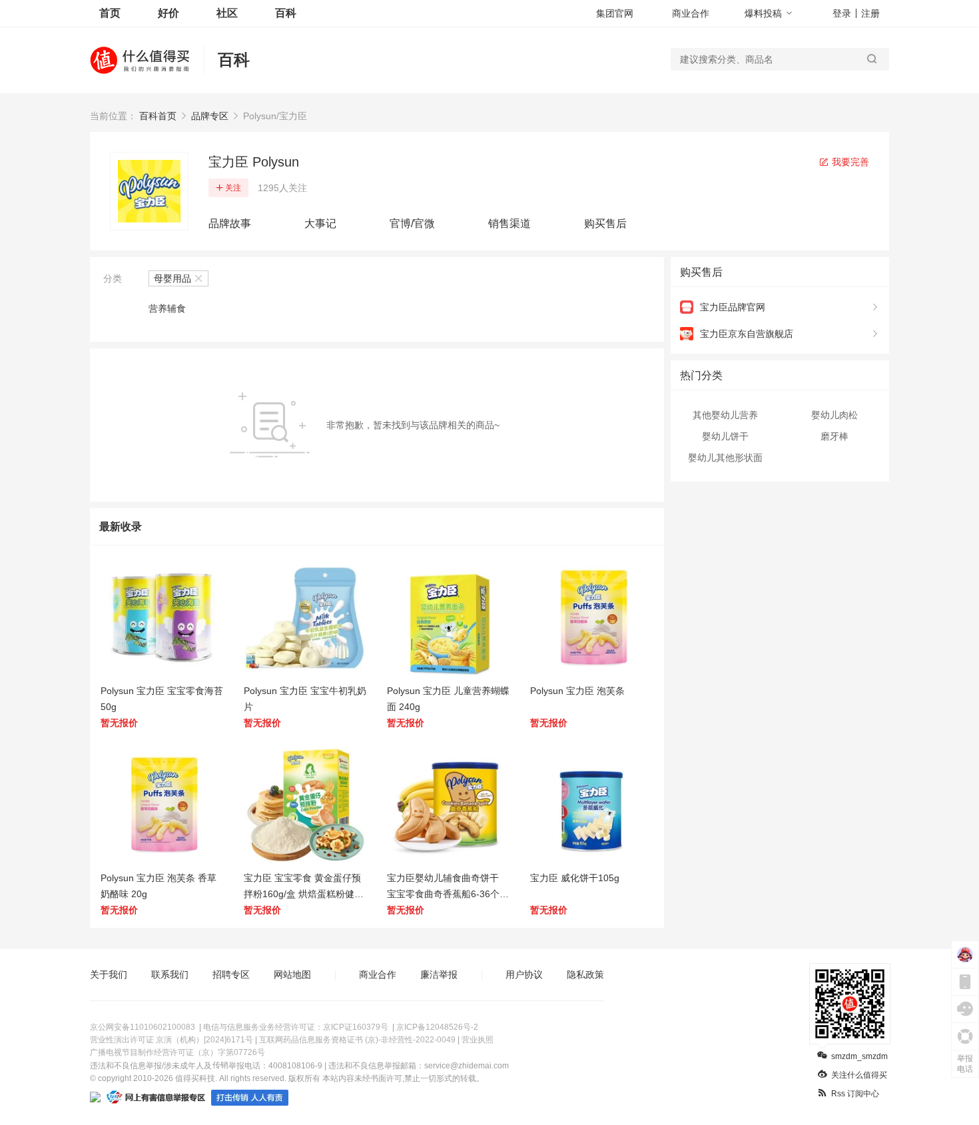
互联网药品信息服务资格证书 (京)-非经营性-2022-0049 (357, 1039)
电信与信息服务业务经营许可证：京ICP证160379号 (295, 1027)
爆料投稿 (763, 13)
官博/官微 (412, 223)
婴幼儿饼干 (725, 436)
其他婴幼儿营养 (725, 415)
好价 (168, 13)
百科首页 (157, 116)
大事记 (320, 223)
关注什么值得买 (859, 1075)
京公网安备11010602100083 (142, 1027)
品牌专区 (209, 116)
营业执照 (477, 1039)
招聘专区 (231, 974)
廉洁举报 (439, 974)
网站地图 (292, 974)
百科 (285, 13)
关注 (233, 187)
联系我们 (169, 974)
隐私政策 (585, 974)
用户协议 (524, 974)
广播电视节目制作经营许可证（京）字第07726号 (177, 1052)
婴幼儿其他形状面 (725, 457)
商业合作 (690, 13)
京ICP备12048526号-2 (437, 1027)
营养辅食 (167, 308)
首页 (110, 13)
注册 (870, 13)
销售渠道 (509, 223)
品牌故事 (229, 223)
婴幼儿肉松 (834, 415)
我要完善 (849, 162)
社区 (227, 13)
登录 (841, 13)
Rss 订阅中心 (855, 1093)
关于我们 (108, 974)
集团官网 (614, 13)
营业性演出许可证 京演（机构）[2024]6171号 (171, 1039)
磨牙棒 (834, 436)
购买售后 (605, 223)
